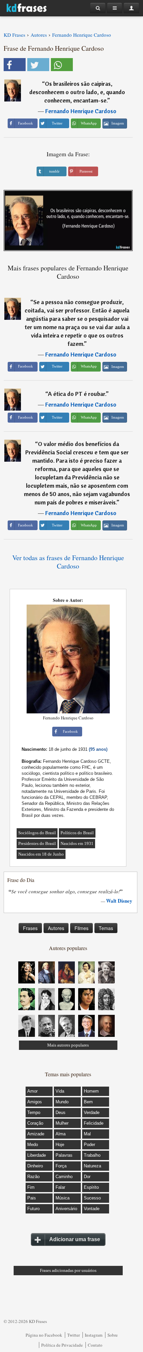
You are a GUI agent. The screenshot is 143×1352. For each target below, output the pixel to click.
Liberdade (36, 1155)
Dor (87, 1176)
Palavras (64, 1155)
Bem (88, 1101)
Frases (30, 928)
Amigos (34, 1101)
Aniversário (66, 1208)
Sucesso (92, 1197)
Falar (60, 1187)
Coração (35, 1123)
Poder (89, 1144)
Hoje (60, 1144)
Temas (106, 928)
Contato (95, 1345)
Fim (31, 1187)
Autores (56, 928)
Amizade (35, 1133)
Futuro (33, 1208)
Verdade (91, 1112)
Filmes (81, 928)
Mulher (62, 1123)
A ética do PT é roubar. (77, 394)
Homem (91, 1091)
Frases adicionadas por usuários (68, 1270)
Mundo (62, 1101)
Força (61, 1165)
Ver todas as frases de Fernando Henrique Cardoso (68, 562)
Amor (32, 1091)
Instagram (93, 1335)
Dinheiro (35, 1165)
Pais (31, 1197)
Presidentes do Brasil (37, 843)
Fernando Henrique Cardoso (80, 111)
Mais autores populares (68, 1045)
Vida (60, 1091)
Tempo (33, 1112)
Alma (61, 1133)
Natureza (92, 1165)
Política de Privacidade (62, 1345)
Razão (33, 1176)
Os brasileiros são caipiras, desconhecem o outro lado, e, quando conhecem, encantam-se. (77, 92)
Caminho (64, 1176)
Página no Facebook (44, 1335)
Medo (32, 1144)
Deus (61, 1112)
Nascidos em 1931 (77, 843)
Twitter (73, 1335)
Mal (87, 1133)
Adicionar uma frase (74, 1239)
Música (63, 1197)
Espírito (91, 1187)
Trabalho (92, 1155)
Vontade (91, 1208)
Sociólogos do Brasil (37, 832)
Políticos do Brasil (77, 832)
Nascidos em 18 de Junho (41, 854)
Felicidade (93, 1123)
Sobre (112, 1335)
